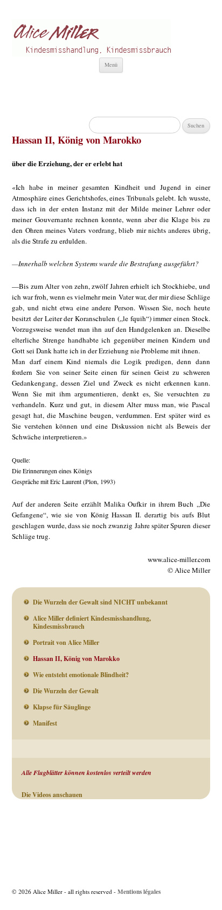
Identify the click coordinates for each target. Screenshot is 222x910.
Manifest (45, 723)
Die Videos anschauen (52, 794)
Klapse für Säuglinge (62, 707)
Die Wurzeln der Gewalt (66, 690)
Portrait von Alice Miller (66, 642)
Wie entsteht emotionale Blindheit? (81, 674)
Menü (111, 64)
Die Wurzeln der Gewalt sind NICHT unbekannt (100, 602)
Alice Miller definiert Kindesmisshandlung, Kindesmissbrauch (92, 622)
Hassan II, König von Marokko (76, 658)
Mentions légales (139, 891)
